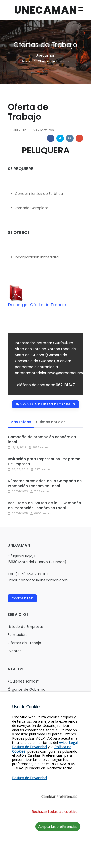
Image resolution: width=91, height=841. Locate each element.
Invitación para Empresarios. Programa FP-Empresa (44, 461)
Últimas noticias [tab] (51, 421)
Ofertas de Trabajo (53, 61)
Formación (17, 634)
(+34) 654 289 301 (31, 574)
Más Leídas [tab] (20, 421)
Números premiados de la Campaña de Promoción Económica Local (45, 483)
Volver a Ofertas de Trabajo (47, 404)
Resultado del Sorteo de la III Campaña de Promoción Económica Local (44, 505)
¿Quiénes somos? (23, 681)
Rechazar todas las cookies (54, 811)
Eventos (14, 650)
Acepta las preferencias (57, 826)
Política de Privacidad (29, 746)
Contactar (22, 598)
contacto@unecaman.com (43, 580)
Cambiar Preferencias (59, 796)
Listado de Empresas (26, 626)
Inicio (26, 61)
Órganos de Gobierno (27, 689)
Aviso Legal (68, 742)
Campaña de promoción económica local (42, 439)
